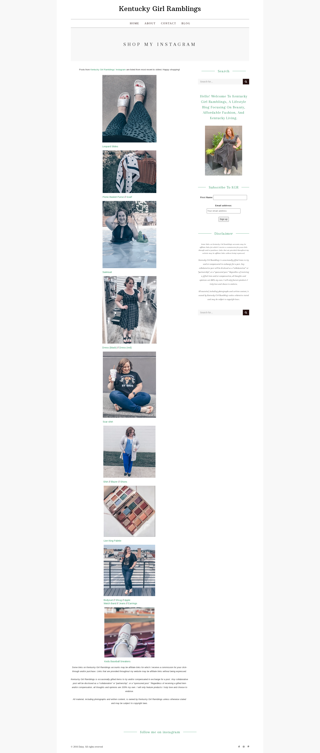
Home (134, 23)
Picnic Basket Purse (113, 197)
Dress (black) (109, 347)
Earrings (132, 603)
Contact (168, 23)
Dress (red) (125, 347)
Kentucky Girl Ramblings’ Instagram (108, 69)
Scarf (129, 197)
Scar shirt (108, 421)
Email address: (223, 205)
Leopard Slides (110, 146)
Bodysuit (108, 600)
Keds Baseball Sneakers (117, 661)
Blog (186, 23)
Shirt (105, 481)
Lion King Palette (112, 540)
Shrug (119, 600)
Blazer (114, 481)
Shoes (123, 481)
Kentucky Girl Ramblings (160, 8)
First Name (206, 197)
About (150, 23)
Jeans (122, 603)
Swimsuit (107, 272)
